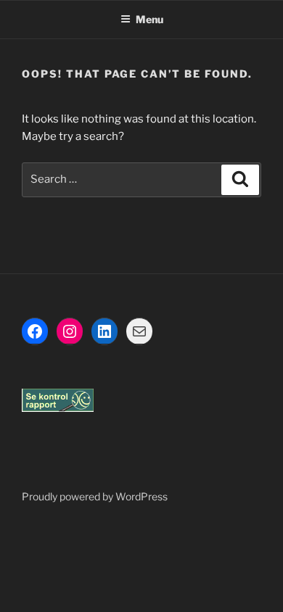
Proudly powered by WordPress (95, 496)
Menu (149, 19)
